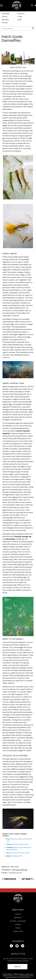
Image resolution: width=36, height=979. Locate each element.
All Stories (23, 870)
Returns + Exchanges (18, 921)
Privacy (18, 928)
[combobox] (18, 28)
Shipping (18, 924)
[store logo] (16, 5)
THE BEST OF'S (20, 14)
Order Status (18, 931)
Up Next (27, 879)
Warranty (18, 917)
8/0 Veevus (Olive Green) (17, 844)
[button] (35, 5)
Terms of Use (16, 975)
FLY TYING (19, 16)
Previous (10, 879)
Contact (18, 914)
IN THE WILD (5, 22)
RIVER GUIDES (5, 20)
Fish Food (15, 870)
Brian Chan (15, 867)
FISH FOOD (4, 16)
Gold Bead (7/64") (14, 856)
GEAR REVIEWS (5, 14)
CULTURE (19, 20)
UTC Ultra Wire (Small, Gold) (17, 853)
